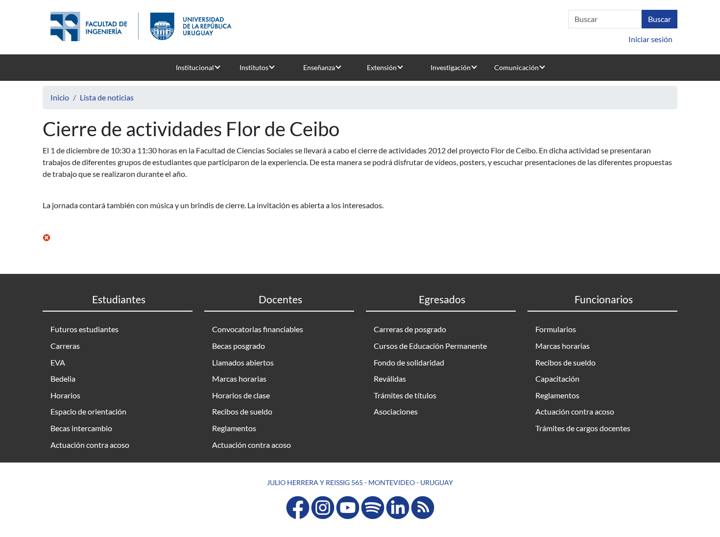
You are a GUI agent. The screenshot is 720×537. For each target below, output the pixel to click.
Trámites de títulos (405, 395)
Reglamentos (234, 428)
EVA (57, 362)
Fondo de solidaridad (409, 362)
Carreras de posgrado (410, 329)
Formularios (555, 329)
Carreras (65, 345)
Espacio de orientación (88, 411)
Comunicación (516, 67)
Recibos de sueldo (242, 411)
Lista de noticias (107, 97)
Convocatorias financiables (257, 329)
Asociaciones (396, 411)
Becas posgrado (238, 345)
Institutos (254, 67)
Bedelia (62, 378)
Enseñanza (319, 67)
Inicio (59, 97)
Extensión (382, 67)
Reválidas (390, 378)
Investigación (451, 67)
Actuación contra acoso (89, 444)
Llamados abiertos (243, 362)
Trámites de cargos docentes (582, 428)
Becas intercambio (81, 428)
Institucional (195, 67)
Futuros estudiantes (84, 329)
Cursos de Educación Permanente (430, 345)
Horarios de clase (241, 395)
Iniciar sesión (650, 39)
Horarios (65, 395)
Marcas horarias (239, 378)
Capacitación (557, 378)
